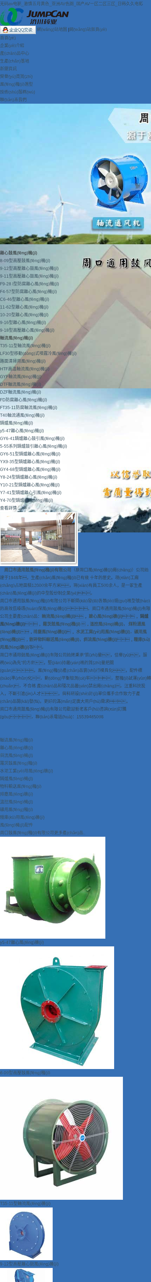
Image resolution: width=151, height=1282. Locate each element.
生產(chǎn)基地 (14, 61)
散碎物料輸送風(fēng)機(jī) (54, 639)
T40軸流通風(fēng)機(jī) (22, 415)
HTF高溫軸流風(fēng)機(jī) (25, 369)
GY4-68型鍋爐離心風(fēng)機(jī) (30, 469)
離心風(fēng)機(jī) (105, 616)
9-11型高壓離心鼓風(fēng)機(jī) (29, 276)
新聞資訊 (8, 68)
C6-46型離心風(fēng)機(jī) (24, 299)
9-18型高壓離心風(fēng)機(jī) (27, 330)
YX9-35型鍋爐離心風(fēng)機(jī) (30, 461)
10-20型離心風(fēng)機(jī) (24, 314)
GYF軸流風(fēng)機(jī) (20, 376)
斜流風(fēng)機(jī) (100, 639)
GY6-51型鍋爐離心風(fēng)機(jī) (30, 454)
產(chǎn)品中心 (14, 53)
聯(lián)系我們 (13, 99)
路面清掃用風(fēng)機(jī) (23, 361)
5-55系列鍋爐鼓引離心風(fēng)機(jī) (33, 446)
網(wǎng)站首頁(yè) (88, 29)
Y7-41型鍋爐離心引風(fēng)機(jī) (30, 492)
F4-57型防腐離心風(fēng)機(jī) (28, 291)
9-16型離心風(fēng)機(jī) (23, 322)
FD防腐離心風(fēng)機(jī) (23, 399)
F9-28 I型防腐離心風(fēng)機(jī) (29, 283)
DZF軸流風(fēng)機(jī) (20, 392)
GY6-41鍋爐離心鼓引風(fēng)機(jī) (32, 438)
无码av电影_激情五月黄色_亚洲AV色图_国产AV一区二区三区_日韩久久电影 (71, 3)
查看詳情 (8, 508)
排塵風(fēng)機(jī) (50, 631)
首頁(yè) (8, 37)
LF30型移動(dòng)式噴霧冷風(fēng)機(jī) (38, 353)
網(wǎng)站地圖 (52, 29)
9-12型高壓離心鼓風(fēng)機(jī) (29, 268)
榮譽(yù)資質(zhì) (16, 76)
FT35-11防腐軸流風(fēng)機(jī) (28, 407)
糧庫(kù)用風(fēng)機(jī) (22, 817)
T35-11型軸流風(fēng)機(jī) (25, 345)
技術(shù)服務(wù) (17, 92)
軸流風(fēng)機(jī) (58, 616)
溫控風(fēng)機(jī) (106, 624)
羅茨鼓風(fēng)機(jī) (61, 624)
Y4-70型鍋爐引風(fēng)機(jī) (26, 500)
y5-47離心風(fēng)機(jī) (22, 430)
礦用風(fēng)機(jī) (16, 809)
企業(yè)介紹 (12, 45)
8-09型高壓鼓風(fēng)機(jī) (25, 260)
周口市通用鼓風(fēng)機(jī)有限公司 (37, 570)
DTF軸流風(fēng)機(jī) (20, 384)
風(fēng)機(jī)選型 (16, 84)
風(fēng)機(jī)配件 (16, 825)
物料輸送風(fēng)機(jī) (20, 786)
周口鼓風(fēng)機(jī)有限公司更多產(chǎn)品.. (42, 832)
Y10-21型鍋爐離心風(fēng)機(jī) (30, 485)
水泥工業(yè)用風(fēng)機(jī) (103, 631)
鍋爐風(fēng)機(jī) (16, 423)
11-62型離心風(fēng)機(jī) (24, 307)
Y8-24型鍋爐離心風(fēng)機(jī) (28, 477)
